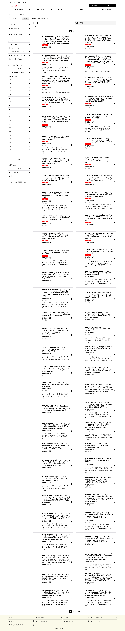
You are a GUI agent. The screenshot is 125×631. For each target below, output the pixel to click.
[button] (93, 5)
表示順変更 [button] (80, 23)
